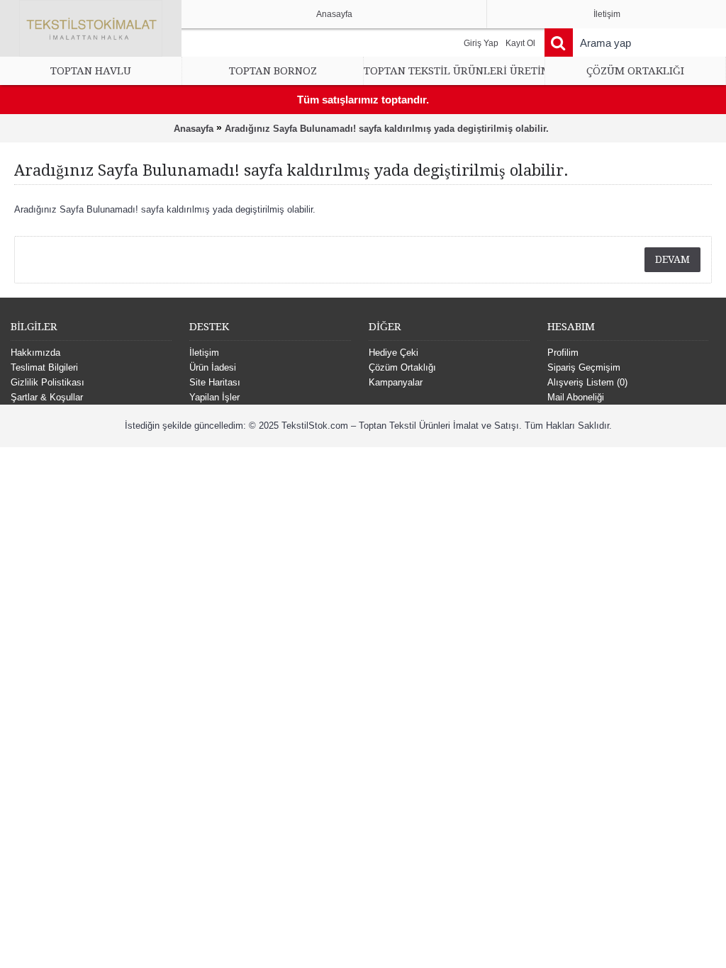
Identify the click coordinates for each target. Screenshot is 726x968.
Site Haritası (214, 382)
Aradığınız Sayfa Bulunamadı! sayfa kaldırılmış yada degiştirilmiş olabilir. (387, 128)
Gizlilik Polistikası (47, 382)
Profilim (563, 352)
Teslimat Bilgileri (44, 367)
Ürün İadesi (212, 367)
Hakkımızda (35, 352)
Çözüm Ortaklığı (402, 367)
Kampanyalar (396, 382)
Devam (672, 259)
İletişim (204, 352)
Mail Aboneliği (575, 397)
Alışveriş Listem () (587, 382)
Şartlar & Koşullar (47, 397)
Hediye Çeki (393, 352)
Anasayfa (193, 128)
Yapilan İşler (214, 397)
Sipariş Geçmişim (583, 367)
